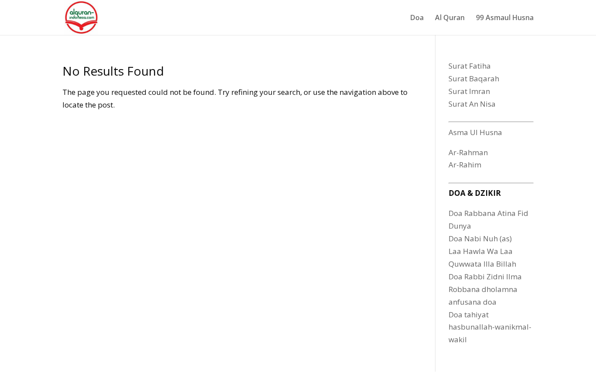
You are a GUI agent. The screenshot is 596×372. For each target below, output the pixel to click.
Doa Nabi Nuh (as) (480, 238)
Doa (417, 18)
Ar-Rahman (468, 152)
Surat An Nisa (472, 104)
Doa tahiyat (469, 314)
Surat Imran (469, 91)
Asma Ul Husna (475, 132)
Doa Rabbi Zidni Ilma (485, 276)
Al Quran (450, 18)
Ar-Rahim (465, 165)
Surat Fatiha (470, 66)
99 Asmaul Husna (505, 18)
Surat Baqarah (474, 78)
